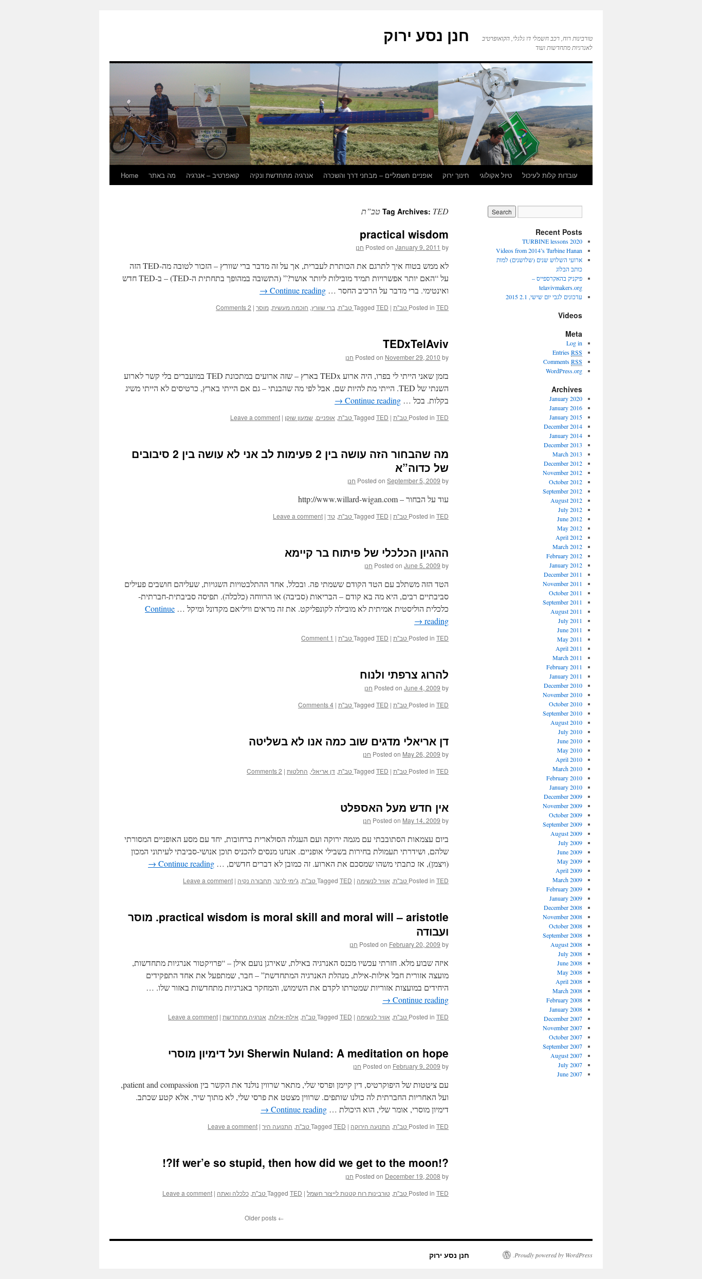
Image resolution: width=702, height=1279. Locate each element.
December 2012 (563, 463)
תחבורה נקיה (254, 880)
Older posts (264, 1217)
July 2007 (570, 1065)
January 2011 (565, 676)
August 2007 (566, 1055)
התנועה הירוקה (370, 1126)
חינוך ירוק (455, 175)
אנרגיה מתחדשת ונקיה (281, 175)
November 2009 (562, 805)
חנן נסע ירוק (426, 35)
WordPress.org (564, 371)
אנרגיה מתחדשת (244, 1016)
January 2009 (565, 898)
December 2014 (563, 426)
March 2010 (567, 768)
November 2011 (562, 583)
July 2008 (570, 953)
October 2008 (565, 926)
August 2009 (566, 833)
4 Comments (316, 704)
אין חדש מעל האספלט (394, 807)
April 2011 (569, 648)
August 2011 (566, 611)
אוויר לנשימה (373, 880)
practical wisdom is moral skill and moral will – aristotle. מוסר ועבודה (288, 923)
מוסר (262, 307)
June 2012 (569, 519)
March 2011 (567, 657)
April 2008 (569, 981)
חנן (360, 247)
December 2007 (563, 1018)
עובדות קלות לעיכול (550, 175)
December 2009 (563, 796)
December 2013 (563, 445)
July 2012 (570, 509)
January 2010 (565, 787)
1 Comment (317, 637)
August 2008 (566, 944)
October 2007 (565, 1037)
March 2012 (567, 546)
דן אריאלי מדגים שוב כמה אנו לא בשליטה (349, 740)
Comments (562, 361)
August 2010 (566, 722)
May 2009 (569, 861)
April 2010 (569, 759)
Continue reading (293, 290)
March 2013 (567, 454)
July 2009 (570, 842)
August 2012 (566, 500)
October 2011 (565, 593)
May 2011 (569, 639)
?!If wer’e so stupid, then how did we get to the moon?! (305, 1162)
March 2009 (567, 879)
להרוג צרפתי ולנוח (404, 674)
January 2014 (565, 435)
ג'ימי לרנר (286, 880)
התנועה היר (277, 1126)
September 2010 (562, 713)
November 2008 (562, 916)
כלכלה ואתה (233, 1193)
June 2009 (569, 852)
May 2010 (569, 750)
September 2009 (562, 824)
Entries (567, 352)
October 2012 (565, 482)
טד (331, 515)
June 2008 (569, 963)
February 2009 (564, 889)
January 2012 (565, 565)
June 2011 (569, 630)
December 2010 (563, 685)
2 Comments (233, 307)
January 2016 (565, 408)
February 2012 (564, 556)
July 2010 (570, 731)
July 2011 (570, 620)
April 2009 (569, 870)
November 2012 (562, 472)
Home (129, 175)
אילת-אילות (284, 1016)
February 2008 (564, 1000)
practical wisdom (404, 234)
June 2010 (569, 741)
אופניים (325, 417)
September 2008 (562, 935)
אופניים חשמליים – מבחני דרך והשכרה (377, 175)
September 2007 (562, 1046)
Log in (574, 343)
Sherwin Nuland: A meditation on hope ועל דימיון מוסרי (308, 1053)
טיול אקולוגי (495, 175)
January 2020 (565, 398)
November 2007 (562, 1028)
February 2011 (564, 667)
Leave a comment (255, 417)
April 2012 (569, 537)
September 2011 (562, 602)
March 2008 (567, 990)
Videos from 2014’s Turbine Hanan (539, 250)
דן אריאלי (323, 770)
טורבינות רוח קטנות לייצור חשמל (348, 1193)
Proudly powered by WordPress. (553, 1255)
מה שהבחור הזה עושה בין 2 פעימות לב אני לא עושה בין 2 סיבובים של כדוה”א (290, 460)
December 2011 (563, 574)
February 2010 (564, 778)
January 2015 (565, 417)
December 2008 (563, 907)
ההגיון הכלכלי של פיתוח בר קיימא (367, 552)
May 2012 (569, 528)
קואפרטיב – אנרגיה (212, 175)
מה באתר (162, 175)
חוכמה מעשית (290, 307)
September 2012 (562, 491)
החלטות (297, 770)
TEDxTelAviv (416, 343)
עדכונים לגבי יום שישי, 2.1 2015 (544, 297)
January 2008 (565, 1009)
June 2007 (569, 1074)
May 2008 (569, 972)
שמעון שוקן (299, 417)
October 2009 (565, 815)
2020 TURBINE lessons (552, 241)
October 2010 (565, 704)
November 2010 (562, 694)
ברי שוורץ (323, 307)
